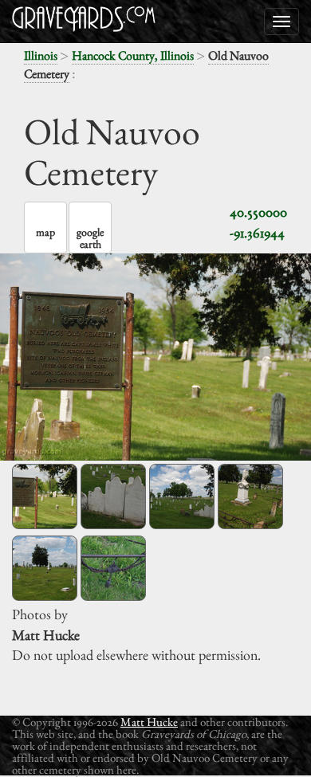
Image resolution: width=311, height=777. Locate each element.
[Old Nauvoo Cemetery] (44, 496)
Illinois (40, 55)
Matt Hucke (149, 721)
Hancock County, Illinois (133, 55)
